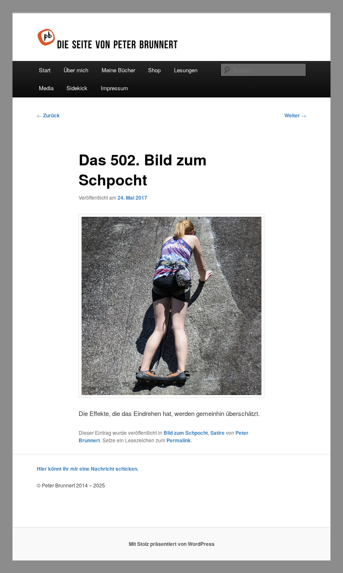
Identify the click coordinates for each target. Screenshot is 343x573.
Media (46, 88)
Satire (217, 432)
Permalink (178, 440)
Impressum (114, 88)
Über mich (76, 70)
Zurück (48, 115)
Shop (154, 70)
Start (45, 70)
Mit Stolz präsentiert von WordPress (172, 544)
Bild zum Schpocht (186, 432)
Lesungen (185, 70)
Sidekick (77, 88)
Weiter (295, 115)
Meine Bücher (118, 70)
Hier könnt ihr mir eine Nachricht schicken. (87, 468)
